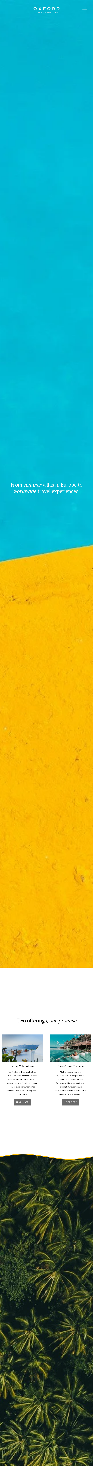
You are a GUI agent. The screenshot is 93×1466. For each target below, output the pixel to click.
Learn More (22, 1102)
